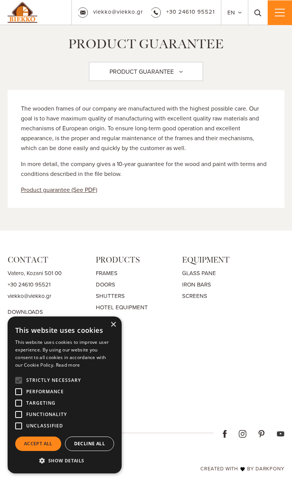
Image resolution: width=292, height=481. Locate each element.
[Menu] (280, 12)
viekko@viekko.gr (118, 12)
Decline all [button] (89, 443)
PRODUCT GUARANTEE (142, 71)
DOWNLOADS (25, 312)
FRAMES (106, 273)
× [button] (113, 325)
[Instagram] (242, 433)
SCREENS (194, 296)
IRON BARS (196, 284)
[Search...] (258, 12)
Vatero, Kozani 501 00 (35, 273)
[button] (64, 461)
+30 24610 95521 (190, 12)
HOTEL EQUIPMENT (122, 307)
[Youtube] (280, 433)
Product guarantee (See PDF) (59, 189)
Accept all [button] (38, 443)
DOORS (105, 284)
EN (231, 12)
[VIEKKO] (22, 11)
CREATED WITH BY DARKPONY (242, 468)
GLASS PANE (199, 273)
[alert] (65, 394)
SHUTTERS (110, 296)
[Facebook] (225, 433)
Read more (68, 365)
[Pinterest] (262, 433)
